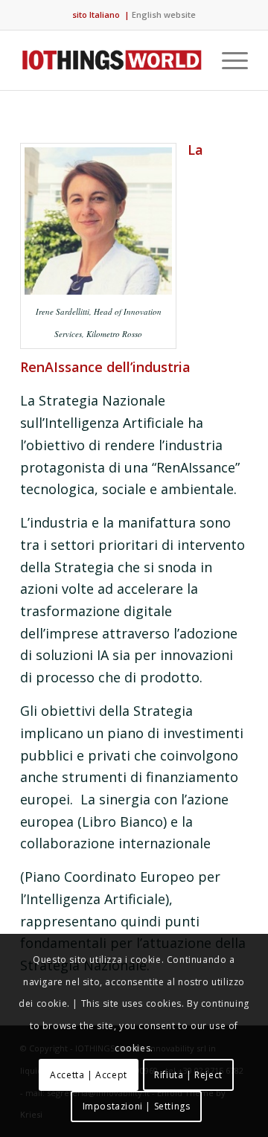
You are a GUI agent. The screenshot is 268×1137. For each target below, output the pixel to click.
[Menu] (227, 60)
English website (164, 14)
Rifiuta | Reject (188, 1075)
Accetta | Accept (88, 1075)
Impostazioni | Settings (137, 1106)
